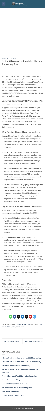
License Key (5, 58)
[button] (3, 4)
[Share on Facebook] (14, 317)
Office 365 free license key (33, 341)
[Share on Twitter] (22, 317)
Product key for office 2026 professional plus (19, 376)
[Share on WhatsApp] (10, 317)
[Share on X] (18, 317)
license (4, 327)
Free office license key (10, 391)
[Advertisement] (22, 34)
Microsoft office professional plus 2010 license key (21, 362)
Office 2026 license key (10, 341)
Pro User (13, 58)
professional (19, 327)
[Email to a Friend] (26, 317)
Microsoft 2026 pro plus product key (16, 365)
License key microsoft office (13, 395)
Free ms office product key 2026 (14, 384)
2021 (40, 324)
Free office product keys (11, 380)
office (13, 327)
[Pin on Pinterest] (30, 317)
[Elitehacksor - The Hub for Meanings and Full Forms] (22, 3)
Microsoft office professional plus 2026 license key (21, 358)
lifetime (9, 327)
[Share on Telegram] (34, 317)
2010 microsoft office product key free (17, 387)
